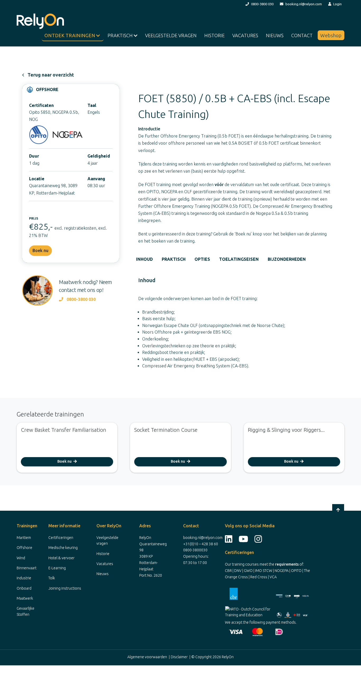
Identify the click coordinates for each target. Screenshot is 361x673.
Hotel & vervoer (61, 558)
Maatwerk (25, 598)
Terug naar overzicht (50, 74)
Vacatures (245, 35)
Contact (302, 35)
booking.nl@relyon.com (303, 4)
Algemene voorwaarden (147, 657)
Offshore (24, 548)
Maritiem (24, 537)
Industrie (24, 578)
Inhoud (144, 259)
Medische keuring (63, 548)
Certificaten (41, 105)
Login (337, 4)
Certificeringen (60, 537)
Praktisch (121, 35)
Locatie (36, 178)
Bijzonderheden (287, 259)
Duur (34, 156)
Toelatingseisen (239, 259)
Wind (21, 558)
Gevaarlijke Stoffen (25, 611)
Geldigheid (98, 156)
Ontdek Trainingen (70, 35)
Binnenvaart (26, 568)
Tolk (51, 578)
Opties (202, 259)
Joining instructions (64, 588)
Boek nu (64, 461)
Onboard (24, 588)
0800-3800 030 (262, 4)
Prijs (33, 218)
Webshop (331, 35)
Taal (91, 105)
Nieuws (275, 35)
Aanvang (96, 178)
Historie (214, 35)
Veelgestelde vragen (171, 35)
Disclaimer (179, 657)
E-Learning (57, 568)
